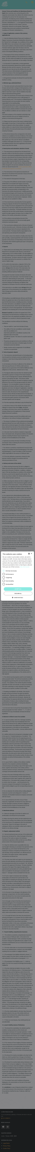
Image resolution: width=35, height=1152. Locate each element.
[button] (17, 598)
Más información (24, 567)
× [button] (31, 553)
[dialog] (17, 576)
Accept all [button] (18, 589)
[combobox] (29, 553)
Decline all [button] (18, 593)
